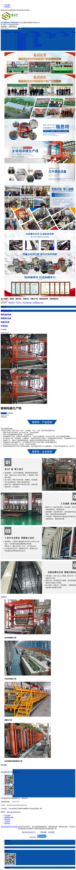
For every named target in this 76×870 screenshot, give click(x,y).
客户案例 (7, 815)
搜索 (20, 28)
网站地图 (43, 832)
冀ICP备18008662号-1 (14, 812)
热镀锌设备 (5, 322)
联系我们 (7, 7)
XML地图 (51, 832)
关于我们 (7, 5)
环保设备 (4, 326)
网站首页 (11, 302)
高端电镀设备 (27, 302)
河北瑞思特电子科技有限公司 (10, 826)
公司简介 (7, 821)
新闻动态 (7, 819)
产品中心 (19, 302)
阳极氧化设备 (6, 318)
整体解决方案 (8, 817)
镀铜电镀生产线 (38, 302)
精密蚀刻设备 (6, 314)
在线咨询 (4, 413)
